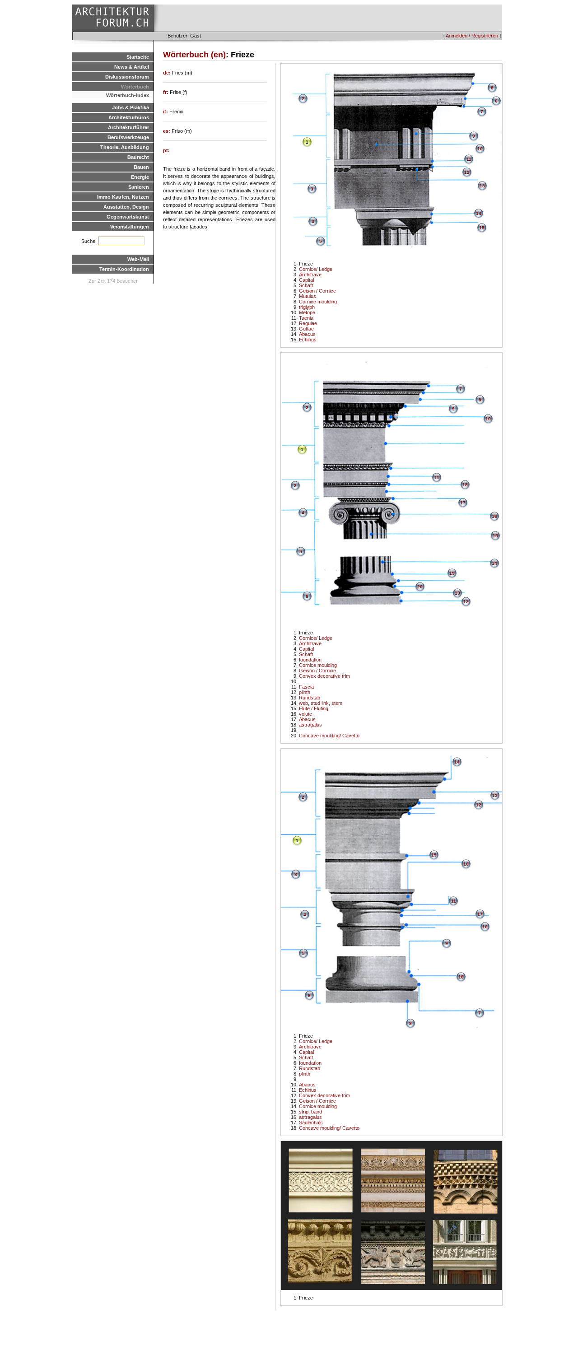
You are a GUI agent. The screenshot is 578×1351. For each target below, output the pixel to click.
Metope (307, 312)
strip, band (310, 1111)
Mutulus (307, 296)
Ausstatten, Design (126, 207)
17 (463, 502)
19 (452, 573)
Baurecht (138, 157)
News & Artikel (131, 67)
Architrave (310, 274)
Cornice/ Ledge (315, 269)
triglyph (307, 307)
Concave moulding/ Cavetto (329, 735)
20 (420, 586)
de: (167, 72)
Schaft (306, 285)
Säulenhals (311, 1122)
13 (482, 185)
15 (482, 227)
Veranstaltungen (129, 226)
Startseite (137, 57)
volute (305, 714)
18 (465, 484)
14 (478, 213)
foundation (310, 659)
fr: (166, 92)
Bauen (141, 167)
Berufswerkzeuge (128, 137)
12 (467, 172)
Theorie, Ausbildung (124, 147)
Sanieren (138, 187)
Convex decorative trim (324, 676)
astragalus (310, 724)
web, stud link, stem (320, 703)
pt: (166, 150)
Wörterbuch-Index (127, 95)
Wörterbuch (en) (194, 54)
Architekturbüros (128, 117)
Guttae (306, 328)
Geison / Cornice (317, 290)
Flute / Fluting (313, 708)
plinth (304, 692)
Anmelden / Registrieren (472, 35)
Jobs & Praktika (130, 107)
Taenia (306, 318)
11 (468, 159)
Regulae (308, 323)
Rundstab (309, 697)
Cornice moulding (318, 301)
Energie (140, 177)
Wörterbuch (135, 86)
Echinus (308, 339)
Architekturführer (128, 127)
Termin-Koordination (124, 269)
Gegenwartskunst (128, 216)
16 (494, 516)
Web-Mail (138, 259)
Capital (306, 280)
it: (166, 111)
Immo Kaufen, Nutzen (123, 197)
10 (480, 148)
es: (167, 131)
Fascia (306, 686)
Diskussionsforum (127, 76)
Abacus (307, 334)
